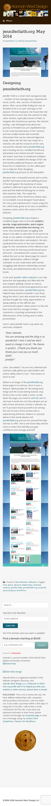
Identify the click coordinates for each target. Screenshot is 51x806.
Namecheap (16, 653)
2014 (5, 585)
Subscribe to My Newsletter (14, 613)
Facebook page (32, 715)
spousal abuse (9, 590)
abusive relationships (23, 585)
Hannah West (31, 41)
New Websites (21, 582)
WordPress (21, 590)
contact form (32, 718)
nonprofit (42, 587)
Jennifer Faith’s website (25, 277)
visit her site (37, 398)
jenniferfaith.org (36, 146)
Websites (32, 582)
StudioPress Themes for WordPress (19, 721)
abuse (10, 585)
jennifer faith (16, 587)
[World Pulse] (9, 663)
